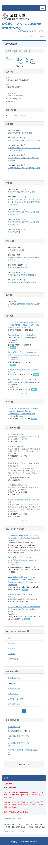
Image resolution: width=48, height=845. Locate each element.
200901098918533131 (14, 95)
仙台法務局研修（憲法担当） (19, 742)
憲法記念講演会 (14, 726)
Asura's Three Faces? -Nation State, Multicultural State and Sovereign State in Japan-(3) (23, 337)
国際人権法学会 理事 (16, 250)
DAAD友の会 (13, 683)
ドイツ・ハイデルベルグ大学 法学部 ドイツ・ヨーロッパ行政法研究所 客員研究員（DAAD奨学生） (24, 202)
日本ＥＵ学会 (13, 693)
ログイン (41, 31)
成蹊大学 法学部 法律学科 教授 (20, 132)
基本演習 (11, 648)
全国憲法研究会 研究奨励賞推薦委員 (22, 274)
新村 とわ (25, 59)
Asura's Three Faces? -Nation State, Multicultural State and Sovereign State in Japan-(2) (23, 355)
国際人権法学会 (14, 704)
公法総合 (11, 653)
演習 (9, 638)
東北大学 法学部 (14, 231)
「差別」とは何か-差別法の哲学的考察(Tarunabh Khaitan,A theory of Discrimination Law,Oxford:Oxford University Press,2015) (23, 412)
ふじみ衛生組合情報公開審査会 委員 (22, 282)
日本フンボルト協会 (16, 698)
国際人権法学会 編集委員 (17, 267)
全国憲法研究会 (14, 688)
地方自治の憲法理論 (16, 434)
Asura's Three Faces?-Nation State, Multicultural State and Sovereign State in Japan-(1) (23, 382)
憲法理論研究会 (14, 678)
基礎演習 (11, 643)
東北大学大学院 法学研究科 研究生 (21, 191)
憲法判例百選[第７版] (16, 446)
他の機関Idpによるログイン (26, 31)
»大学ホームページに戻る (11, 818)
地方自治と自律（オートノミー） (21, 594)
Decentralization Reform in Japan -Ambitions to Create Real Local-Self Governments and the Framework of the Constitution (24, 580)
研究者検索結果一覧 (13, 51)
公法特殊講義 (13, 658)
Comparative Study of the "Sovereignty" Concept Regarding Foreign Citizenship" (24, 536)
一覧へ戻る (25, 764)
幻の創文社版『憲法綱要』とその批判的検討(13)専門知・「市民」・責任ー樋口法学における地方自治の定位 (23, 325)
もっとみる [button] (24, 174)
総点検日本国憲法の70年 (17, 485)
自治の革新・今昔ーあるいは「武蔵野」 (23, 369)
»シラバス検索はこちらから (14, 831)
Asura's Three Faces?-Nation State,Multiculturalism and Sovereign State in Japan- (22, 560)
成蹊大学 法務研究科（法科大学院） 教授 (24, 140)
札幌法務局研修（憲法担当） (19, 736)
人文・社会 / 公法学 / (16, 115)
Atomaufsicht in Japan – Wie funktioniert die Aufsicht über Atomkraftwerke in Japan (24, 609)
